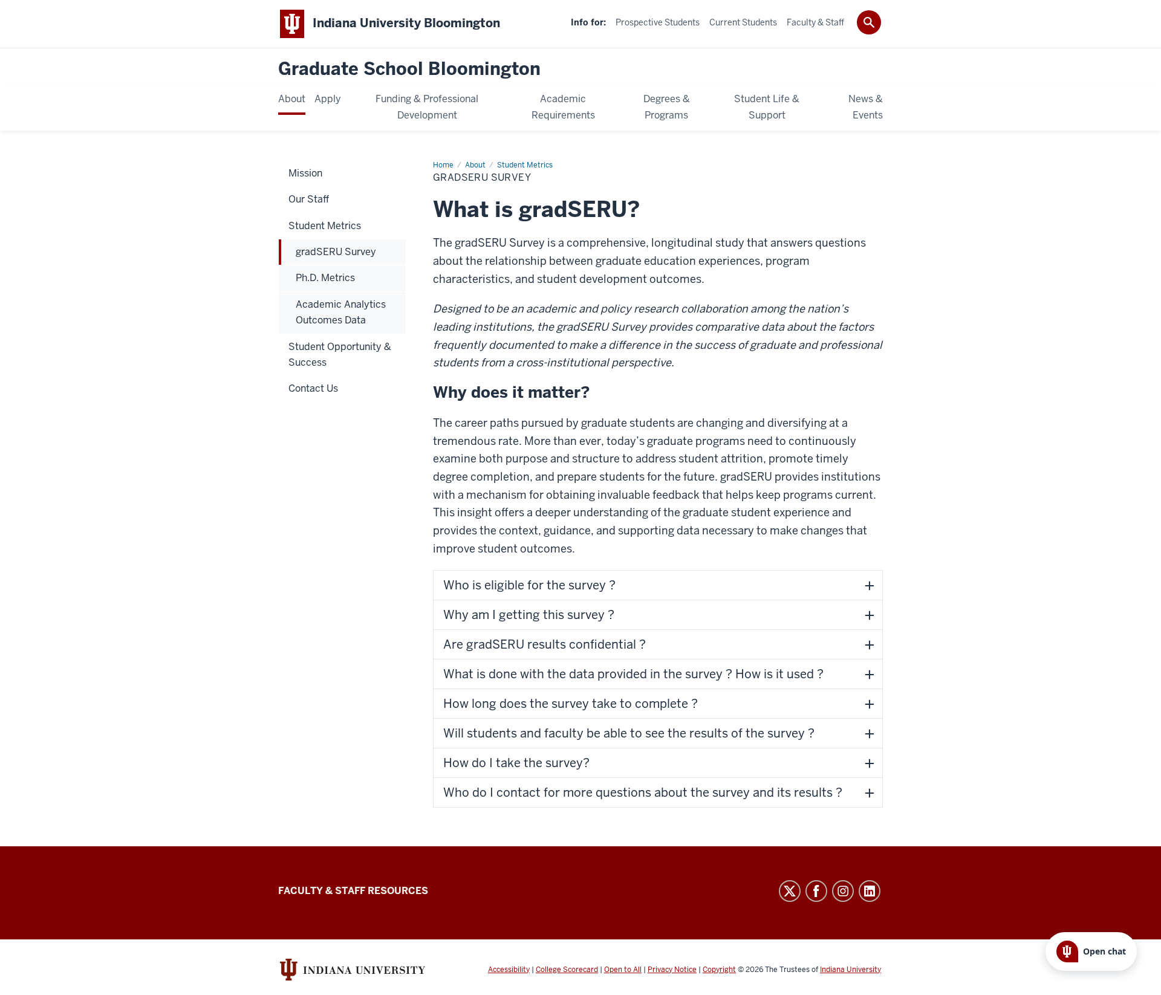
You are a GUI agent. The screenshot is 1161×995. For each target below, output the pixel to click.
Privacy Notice (672, 969)
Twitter (790, 891)
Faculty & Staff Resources (353, 890)
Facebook (816, 891)
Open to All (623, 969)
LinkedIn (869, 891)
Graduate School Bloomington (409, 69)
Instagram (843, 891)
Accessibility (509, 969)
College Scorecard (567, 969)
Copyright (719, 969)
